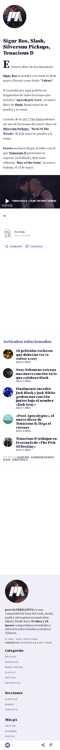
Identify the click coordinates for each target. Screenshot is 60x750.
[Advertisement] (30, 289)
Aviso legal (31, 639)
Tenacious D (20, 459)
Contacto (11, 709)
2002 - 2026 (14, 639)
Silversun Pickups (42, 457)
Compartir (15, 246)
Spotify (10, 736)
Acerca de (11, 699)
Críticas (10, 677)
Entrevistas (13, 683)
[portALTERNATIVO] (7, 745)
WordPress (27, 642)
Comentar (36, 246)
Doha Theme (44, 642)
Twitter (10, 726)
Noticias (10, 656)
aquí (28, 90)
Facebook (11, 731)
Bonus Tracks (14, 667)
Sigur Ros (23, 457)
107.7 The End (31, 119)
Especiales (12, 662)
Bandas (9, 704)
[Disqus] (30, 521)
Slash (6, 459)
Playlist (10, 672)
